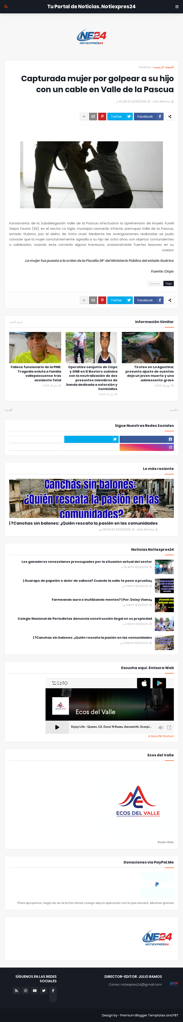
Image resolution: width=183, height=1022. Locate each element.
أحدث (172, 410)
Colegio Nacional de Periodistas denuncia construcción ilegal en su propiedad (85, 619)
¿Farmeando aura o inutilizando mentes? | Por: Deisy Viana (102, 600)
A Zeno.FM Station (161, 736)
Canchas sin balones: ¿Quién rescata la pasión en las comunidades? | (83, 523)
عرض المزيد (16, 322)
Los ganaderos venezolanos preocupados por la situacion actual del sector (87, 562)
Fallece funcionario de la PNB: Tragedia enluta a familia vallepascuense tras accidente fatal (36, 373)
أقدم (9, 410)
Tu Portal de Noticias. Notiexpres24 (91, 6)
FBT (176, 1015)
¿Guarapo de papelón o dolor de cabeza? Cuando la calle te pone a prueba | (87, 581)
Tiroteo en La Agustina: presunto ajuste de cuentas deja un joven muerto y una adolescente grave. (149, 373)
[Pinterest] (102, 116)
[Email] (93, 116)
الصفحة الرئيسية (164, 67)
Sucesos (145, 67)
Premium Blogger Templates (142, 1015)
